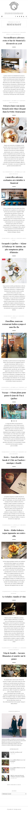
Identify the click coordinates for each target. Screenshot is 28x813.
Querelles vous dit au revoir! (16, 752)
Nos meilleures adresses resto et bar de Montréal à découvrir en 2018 (14, 40)
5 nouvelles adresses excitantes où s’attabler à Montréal (14, 180)
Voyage (13, 240)
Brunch (8, 34)
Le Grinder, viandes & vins (14, 596)
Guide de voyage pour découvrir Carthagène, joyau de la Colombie (17, 776)
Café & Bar (12, 34)
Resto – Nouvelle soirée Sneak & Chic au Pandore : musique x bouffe (14, 460)
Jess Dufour (7, 100)
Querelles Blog (7, 32)
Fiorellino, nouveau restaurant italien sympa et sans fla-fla (14, 324)
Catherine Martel (9, 171)
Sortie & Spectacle (18, 389)
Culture (6, 389)
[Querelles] (14, 5)
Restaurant (18, 34)
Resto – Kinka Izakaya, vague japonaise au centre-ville (14, 533)
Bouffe (24, 32)
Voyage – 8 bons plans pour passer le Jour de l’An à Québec (14, 395)
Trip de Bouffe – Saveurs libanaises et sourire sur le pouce (14, 656)
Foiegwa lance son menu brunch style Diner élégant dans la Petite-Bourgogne (14, 108)
